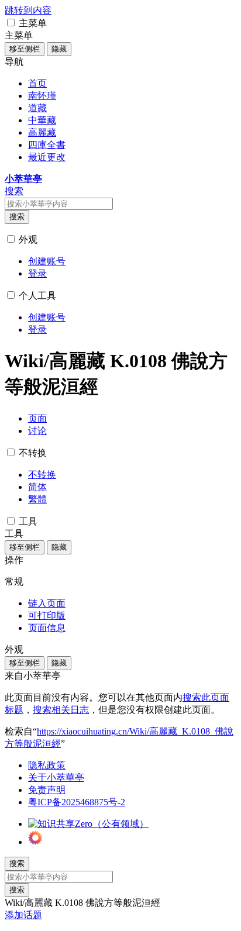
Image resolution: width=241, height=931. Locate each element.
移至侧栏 (24, 48)
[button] (11, 22)
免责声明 (47, 790)
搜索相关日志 (61, 710)
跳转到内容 (28, 10)
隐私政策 (47, 765)
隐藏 (59, 48)
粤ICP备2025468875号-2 (76, 802)
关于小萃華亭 (56, 777)
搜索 (17, 216)
